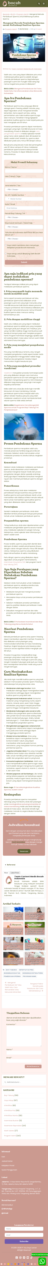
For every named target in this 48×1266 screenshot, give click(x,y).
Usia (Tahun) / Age (13, 176)
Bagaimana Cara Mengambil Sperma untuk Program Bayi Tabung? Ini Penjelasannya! (21, 407)
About (6, 873)
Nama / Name (11, 167)
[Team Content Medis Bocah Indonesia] (8, 884)
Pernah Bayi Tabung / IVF (15, 213)
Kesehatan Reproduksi (12, 1125)
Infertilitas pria (26, 970)
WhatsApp (7, 1209)
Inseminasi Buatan (12, 973)
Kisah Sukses (9, 1131)
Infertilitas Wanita (11, 1115)
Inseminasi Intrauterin (32, 973)
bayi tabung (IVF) (11, 564)
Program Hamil (22, 14)
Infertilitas (8, 1105)
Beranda (6, 14)
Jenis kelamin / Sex (13, 185)
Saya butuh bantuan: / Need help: (19, 223)
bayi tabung (11, 970)
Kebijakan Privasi (8, 1165)
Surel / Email (10, 204)
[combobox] (7, 199)
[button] (24, 865)
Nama (9, 1049)
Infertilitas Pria (9, 1110)
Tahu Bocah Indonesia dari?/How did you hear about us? (24, 233)
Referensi (11, 865)
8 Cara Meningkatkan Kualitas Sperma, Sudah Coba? (22, 788)
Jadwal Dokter (7, 1161)
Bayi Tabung (9, 1095)
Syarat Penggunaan (9, 1170)
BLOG (13, 14)
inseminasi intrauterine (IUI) (15, 562)
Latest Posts (15, 873)
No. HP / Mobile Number (14, 195)
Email (9, 1057)
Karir (3, 1157)
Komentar (11, 1024)
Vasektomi (8, 373)
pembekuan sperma (12, 976)
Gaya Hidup (8, 1100)
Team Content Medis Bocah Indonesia (26, 69)
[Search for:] (24, 1082)
